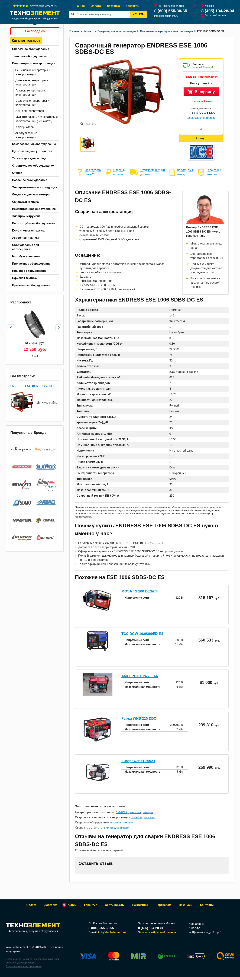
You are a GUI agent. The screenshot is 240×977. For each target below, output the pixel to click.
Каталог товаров (26, 40)
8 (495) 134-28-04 (217, 11)
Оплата (96, 5)
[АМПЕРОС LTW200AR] (97, 694)
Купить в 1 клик (202, 101)
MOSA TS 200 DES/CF (139, 591)
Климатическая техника (28, 230)
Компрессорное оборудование (34, 143)
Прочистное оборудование (31, 263)
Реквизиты (140, 904)
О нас (81, 5)
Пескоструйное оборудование (33, 223)
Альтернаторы (24, 127)
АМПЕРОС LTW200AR (139, 676)
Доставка (113, 5)
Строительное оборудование (33, 165)
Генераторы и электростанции (33, 63)
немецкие (148, 812)
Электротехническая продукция (34, 187)
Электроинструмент (26, 216)
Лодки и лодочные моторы (31, 194)
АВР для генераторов (29, 110)
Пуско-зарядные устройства (32, 151)
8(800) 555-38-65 (201, 113)
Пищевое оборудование (29, 270)
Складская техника (25, 201)
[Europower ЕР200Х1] (97, 783)
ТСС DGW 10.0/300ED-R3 (142, 634)
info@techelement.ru (166, 15)
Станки (17, 172)
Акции (72, 904)
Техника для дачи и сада (29, 158)
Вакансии (185, 904)
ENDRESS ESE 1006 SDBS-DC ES (33, 386)
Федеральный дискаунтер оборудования (33, 931)
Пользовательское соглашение (23, 966)
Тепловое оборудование (29, 56)
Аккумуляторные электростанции (26, 135)
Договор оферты (27, 962)
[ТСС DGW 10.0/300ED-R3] (97, 650)
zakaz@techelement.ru (201, 117)
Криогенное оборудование (31, 285)
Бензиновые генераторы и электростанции (32, 72)
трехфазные (134, 812)
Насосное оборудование (29, 180)
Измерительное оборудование (34, 208)
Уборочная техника (25, 237)
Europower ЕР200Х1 (138, 761)
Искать (138, 14)
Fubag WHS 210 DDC (138, 718)
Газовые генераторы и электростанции (30, 92)
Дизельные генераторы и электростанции (31, 82)
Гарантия (90, 904)
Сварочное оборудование (30, 48)
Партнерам (163, 904)
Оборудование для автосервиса (25, 247)
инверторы (149, 817)
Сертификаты (115, 904)
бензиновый (122, 827)
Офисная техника (24, 278)
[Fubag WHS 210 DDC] (97, 741)
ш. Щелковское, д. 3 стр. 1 (205, 932)
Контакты (132, 5)
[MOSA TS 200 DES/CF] (97, 610)
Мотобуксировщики (26, 256)
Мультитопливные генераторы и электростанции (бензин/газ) (36, 119)
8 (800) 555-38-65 (170, 11)
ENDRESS (121, 812)
